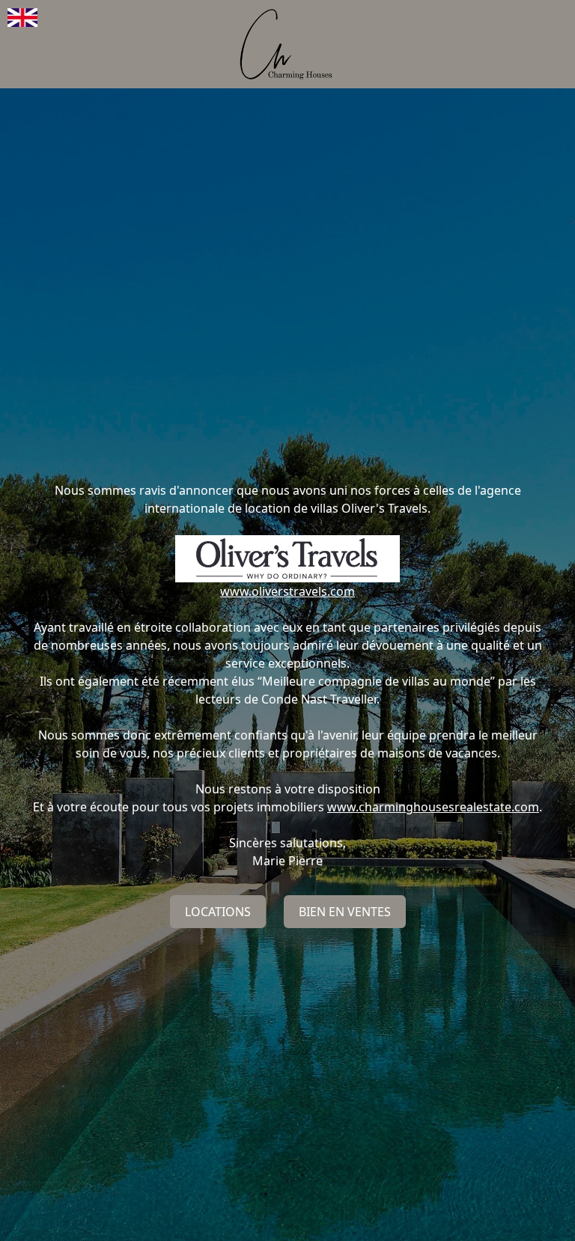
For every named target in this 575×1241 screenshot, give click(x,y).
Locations (218, 911)
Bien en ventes (345, 911)
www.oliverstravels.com (287, 591)
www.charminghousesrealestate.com (433, 807)
